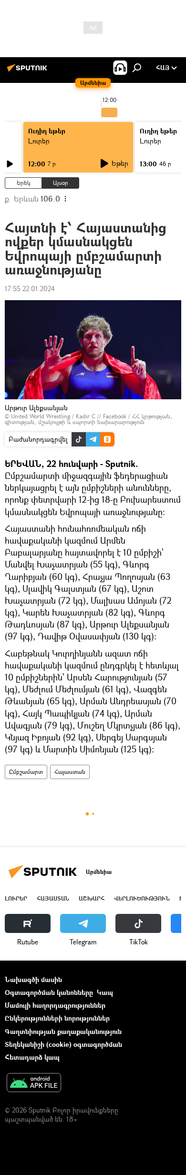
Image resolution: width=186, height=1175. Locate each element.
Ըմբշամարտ (26, 772)
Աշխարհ (91, 898)
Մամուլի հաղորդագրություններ (55, 1005)
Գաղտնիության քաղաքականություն (63, 1031)
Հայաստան (69, 772)
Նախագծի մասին (33, 979)
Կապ (105, 992)
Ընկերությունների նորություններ (57, 1018)
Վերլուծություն (142, 898)
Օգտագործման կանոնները (49, 992)
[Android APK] (33, 1083)
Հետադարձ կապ (32, 1057)
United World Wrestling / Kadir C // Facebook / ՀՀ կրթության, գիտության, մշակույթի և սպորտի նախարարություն (88, 419)
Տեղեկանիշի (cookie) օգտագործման (63, 1044)
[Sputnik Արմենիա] (28, 71)
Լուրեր (39, 140)
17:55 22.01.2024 (30, 288)
